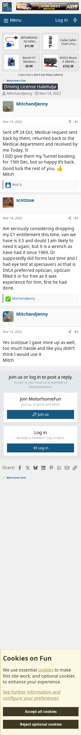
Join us (43, 414)
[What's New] (75, 20)
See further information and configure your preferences (32, 695)
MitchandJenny (19, 93)
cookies (45, 670)
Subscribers (25, 75)
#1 (76, 122)
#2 (76, 218)
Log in (43, 447)
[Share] (70, 122)
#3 (76, 332)
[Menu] (12, 20)
